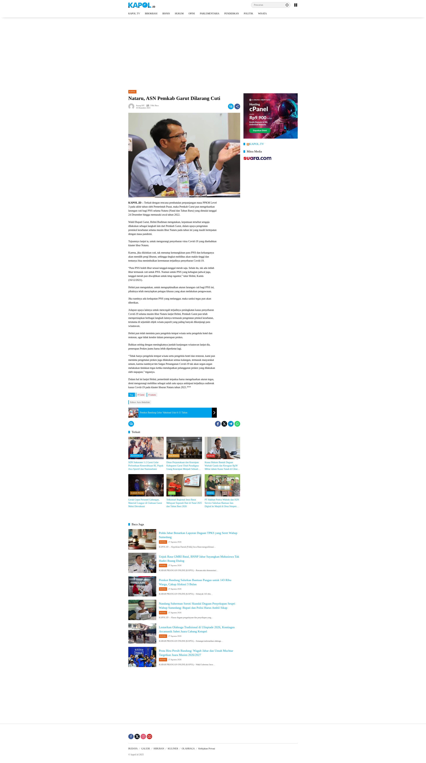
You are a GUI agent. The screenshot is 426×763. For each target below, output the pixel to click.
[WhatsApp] (237, 424)
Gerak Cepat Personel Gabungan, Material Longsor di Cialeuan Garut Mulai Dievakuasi (145, 502)
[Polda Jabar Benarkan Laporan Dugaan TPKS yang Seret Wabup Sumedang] (142, 539)
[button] (287, 5)
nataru (153, 394)
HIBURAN (159, 748)
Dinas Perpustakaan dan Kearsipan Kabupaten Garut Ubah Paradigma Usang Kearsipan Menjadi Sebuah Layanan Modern (182, 466)
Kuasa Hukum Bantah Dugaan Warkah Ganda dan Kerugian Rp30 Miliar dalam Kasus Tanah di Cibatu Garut (222, 466)
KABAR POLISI (137, 493)
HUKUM (210, 456)
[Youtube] (149, 736)
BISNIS (172, 493)
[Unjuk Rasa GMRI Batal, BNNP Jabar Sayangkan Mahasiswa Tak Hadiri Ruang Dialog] (142, 563)
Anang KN (140, 105)
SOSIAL (210, 493)
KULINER (173, 748)
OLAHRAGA (188, 748)
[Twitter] (224, 424)
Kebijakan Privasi (206, 748)
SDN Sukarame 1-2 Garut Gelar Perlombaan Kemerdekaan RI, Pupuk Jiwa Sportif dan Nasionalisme (145, 465)
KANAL (132, 92)
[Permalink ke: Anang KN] (132, 106)
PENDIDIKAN (136, 456)
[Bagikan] (237, 106)
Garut (141, 394)
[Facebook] (218, 424)
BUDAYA (133, 748)
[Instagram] (143, 736)
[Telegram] (231, 424)
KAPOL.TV (256, 144)
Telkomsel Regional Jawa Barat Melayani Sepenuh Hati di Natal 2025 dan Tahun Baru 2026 (184, 502)
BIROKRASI (174, 456)
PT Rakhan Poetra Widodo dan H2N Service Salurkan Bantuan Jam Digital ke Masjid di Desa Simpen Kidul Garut (222, 503)
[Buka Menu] (296, 5)
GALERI (145, 748)
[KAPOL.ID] (141, 4)
